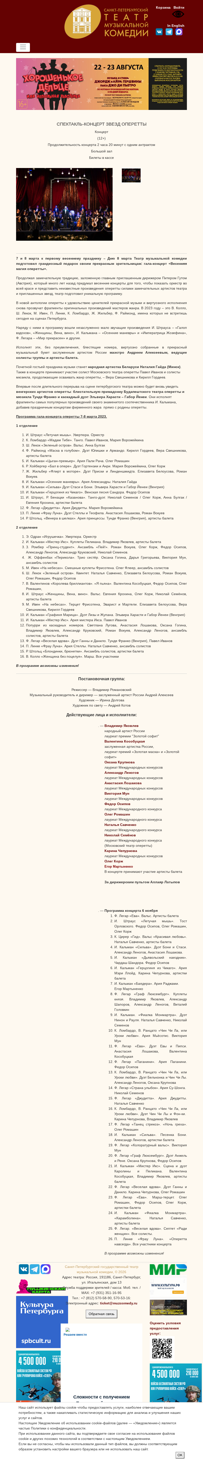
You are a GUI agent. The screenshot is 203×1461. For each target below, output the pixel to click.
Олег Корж (113, 861)
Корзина (163, 7)
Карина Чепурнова (120, 851)
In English (175, 26)
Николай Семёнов (120, 835)
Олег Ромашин (117, 814)
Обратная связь (101, 1314)
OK (180, 1455)
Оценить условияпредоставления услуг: (165, 1328)
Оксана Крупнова (119, 762)
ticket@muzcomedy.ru (118, 1303)
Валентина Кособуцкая (124, 741)
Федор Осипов (117, 804)
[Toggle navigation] (23, 47)
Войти (179, 7)
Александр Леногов (121, 773)
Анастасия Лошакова (123, 783)
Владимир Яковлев (121, 726)
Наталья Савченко (120, 825)
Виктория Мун (116, 793)
